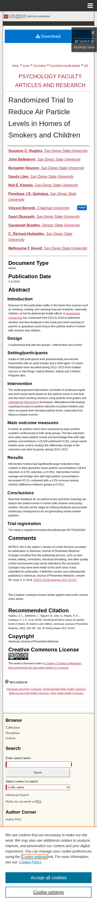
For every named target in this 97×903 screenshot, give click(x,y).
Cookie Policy (30, 862)
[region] (48, 865)
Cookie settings (34, 857)
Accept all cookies (49, 877)
